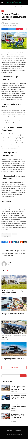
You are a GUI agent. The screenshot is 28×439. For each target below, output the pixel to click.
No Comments (6, 25)
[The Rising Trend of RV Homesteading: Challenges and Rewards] (14, 282)
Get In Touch (10, 430)
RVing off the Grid (6, 236)
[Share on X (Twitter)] (12, 29)
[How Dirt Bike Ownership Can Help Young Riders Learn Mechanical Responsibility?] (5, 388)
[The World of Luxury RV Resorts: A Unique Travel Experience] (14, 304)
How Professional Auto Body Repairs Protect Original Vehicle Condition (18, 397)
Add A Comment (14, 367)
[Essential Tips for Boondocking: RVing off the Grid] (14, 40)
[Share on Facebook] (5, 29)
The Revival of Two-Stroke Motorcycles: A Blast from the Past (20, 252)
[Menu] (2, 2)
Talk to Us (18, 430)
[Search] (26, 2)
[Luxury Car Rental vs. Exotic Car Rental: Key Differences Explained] (5, 407)
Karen (7, 23)
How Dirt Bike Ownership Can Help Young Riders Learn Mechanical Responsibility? (18, 388)
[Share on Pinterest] (19, 29)
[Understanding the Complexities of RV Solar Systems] (14, 327)
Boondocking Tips (6, 233)
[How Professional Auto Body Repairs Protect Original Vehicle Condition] (5, 397)
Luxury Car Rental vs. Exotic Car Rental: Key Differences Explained (18, 406)
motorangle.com (18, 434)
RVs (3, 10)
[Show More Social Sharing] (25, 29)
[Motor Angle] (14, 2)
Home (2, 6)
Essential (14, 233)
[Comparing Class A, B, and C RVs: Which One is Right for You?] (14, 349)
